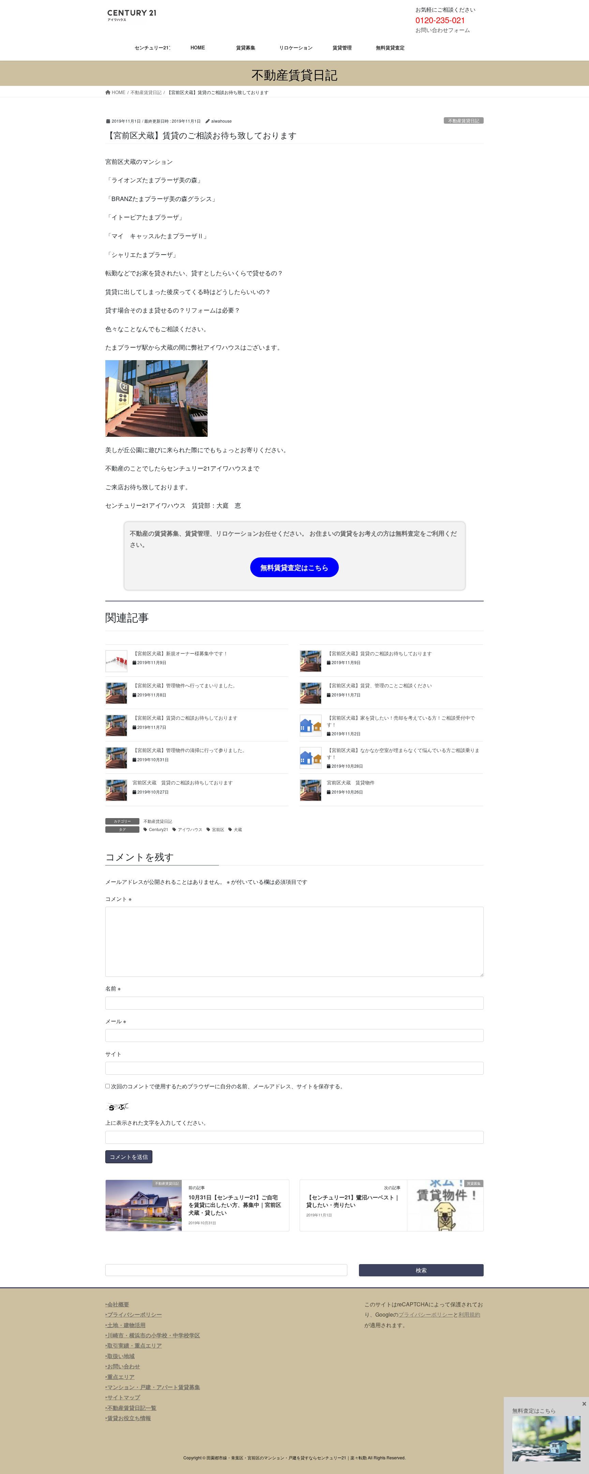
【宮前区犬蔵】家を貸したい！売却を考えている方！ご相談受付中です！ (401, 721)
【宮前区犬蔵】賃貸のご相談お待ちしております (379, 653)
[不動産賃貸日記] (144, 1205)
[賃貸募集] (445, 1205)
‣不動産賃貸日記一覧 (130, 1408)
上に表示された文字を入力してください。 (157, 1122)
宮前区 (218, 829)
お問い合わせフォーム (443, 30)
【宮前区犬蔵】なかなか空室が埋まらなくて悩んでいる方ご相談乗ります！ (403, 753)
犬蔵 (238, 829)
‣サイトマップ (122, 1397)
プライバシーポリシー (425, 1314)
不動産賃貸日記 (463, 120)
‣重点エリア (120, 1377)
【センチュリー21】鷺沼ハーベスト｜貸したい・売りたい (353, 1201)
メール (115, 1021)
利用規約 (469, 1314)
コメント (118, 899)
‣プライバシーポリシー (133, 1314)
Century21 (158, 829)
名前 (113, 988)
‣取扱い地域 (120, 1356)
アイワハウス (190, 829)
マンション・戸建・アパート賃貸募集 (153, 1387)
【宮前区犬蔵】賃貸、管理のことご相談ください (379, 685)
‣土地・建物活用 (125, 1325)
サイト (113, 1054)
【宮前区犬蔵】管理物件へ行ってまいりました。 (185, 685)
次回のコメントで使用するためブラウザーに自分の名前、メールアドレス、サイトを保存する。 (228, 1086)
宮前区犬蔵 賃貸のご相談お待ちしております (183, 782)
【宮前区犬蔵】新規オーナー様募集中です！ (180, 653)
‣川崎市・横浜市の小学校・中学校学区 (152, 1335)
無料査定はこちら (534, 1410)
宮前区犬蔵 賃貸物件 (351, 782)
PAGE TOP (568, 1423)
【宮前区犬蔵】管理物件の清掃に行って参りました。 (190, 750)
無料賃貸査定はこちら (294, 567)
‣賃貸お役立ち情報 (128, 1418)
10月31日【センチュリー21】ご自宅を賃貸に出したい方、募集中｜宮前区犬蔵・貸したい (234, 1204)
